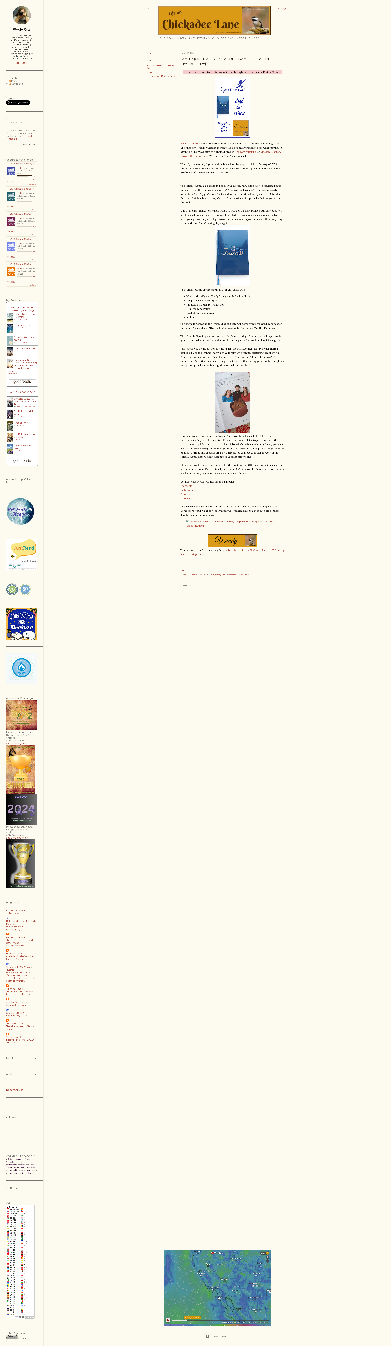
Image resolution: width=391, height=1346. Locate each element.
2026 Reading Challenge (22, 163)
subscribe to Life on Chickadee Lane (247, 550)
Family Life (152, 72)
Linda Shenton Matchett (25, 407)
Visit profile (21, 63)
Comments (17, 83)
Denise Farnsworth (23, 351)
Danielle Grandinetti (24, 416)
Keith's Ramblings (15, 910)
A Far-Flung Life (22, 325)
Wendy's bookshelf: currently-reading (22, 309)
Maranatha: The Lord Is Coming (24, 315)
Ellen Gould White (23, 319)
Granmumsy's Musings (181, 38)
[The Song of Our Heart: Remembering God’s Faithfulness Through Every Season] (11, 367)
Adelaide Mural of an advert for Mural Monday (20, 958)
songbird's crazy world (17, 1002)
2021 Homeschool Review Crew (200, 574)
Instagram (186, 489)
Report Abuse (14, 1089)
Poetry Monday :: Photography (15, 928)
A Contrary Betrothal (24, 348)
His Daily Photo (14, 953)
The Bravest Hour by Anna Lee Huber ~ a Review (20, 993)
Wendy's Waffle (14, 1037)
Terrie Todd (20, 439)
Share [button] (150, 53)
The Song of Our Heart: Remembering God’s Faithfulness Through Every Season (22, 365)
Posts (14, 81)
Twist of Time (21, 422)
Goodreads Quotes (29, 145)
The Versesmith (14, 1023)
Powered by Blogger (220, 1336)
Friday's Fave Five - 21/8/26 (20, 1039)
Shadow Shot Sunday (17, 1005)
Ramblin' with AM (15, 937)
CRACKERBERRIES (16, 1013)
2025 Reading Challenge (22, 188)
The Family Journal (246, 151)
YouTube (185, 498)
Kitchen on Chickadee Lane (215, 38)
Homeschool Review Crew (161, 76)
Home (161, 38)
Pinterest (185, 494)
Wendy (19, 168)
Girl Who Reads (14, 988)
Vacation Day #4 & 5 (16, 1015)
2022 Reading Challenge (22, 263)
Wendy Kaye (22, 29)
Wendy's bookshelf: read (22, 393)
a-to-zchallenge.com (17, 743)
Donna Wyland (21, 342)
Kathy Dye (13, 373)
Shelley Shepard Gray (24, 451)
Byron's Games (189, 143)
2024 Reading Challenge (22, 213)
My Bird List (242, 38)
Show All (11, 1042)
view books (32, 185)
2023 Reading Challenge (22, 238)
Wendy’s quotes (15, 122)
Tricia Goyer (20, 425)
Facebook (186, 485)
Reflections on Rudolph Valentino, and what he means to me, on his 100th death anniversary (20, 976)
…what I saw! (12, 913)
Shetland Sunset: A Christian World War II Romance (25, 401)
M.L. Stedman (21, 328)
